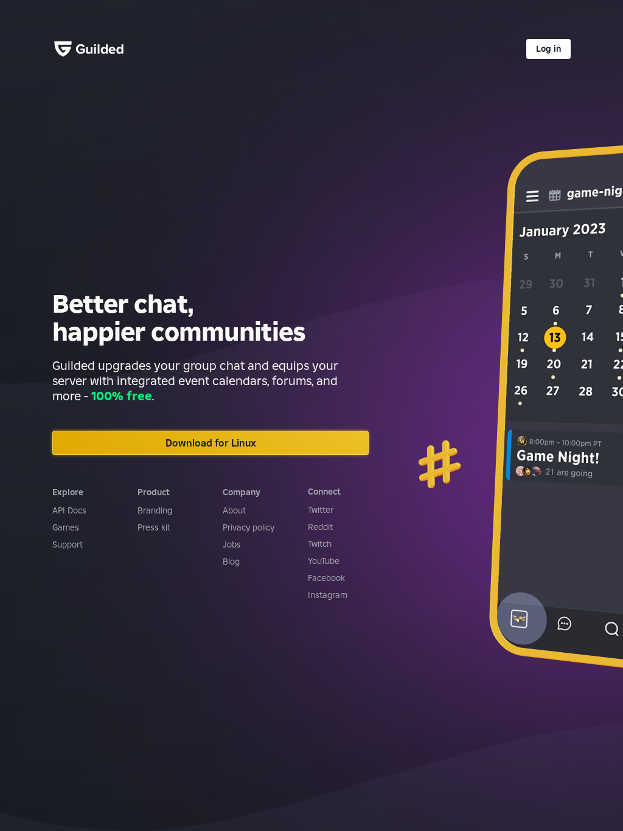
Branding (154, 510)
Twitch (320, 544)
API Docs (69, 510)
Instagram (327, 595)
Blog (231, 561)
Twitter (320, 510)
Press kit (153, 527)
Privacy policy (248, 527)
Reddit (320, 527)
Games (65, 527)
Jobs (232, 544)
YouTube (323, 561)
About (234, 510)
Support (67, 544)
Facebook (326, 578)
